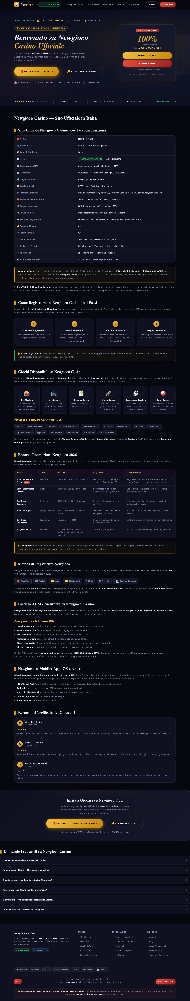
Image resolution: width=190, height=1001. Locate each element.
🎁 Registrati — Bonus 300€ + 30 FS (74, 823)
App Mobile (133, 4)
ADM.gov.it (116, 982)
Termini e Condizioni (158, 955)
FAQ (151, 941)
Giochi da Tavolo (87, 946)
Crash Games (86, 950)
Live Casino (108, 4)
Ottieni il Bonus (147, 55)
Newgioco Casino (75, 4)
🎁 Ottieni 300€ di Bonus (36, 71)
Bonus (121, 4)
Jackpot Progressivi (89, 955)
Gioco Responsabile (158, 946)
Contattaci (154, 937)
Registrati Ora (147, 63)
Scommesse (93, 4)
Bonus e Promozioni (124, 937)
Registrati (168, 4)
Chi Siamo (119, 955)
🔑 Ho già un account (82, 71)
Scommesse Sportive (124, 950)
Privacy (100, 982)
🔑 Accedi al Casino (124, 823)
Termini (108, 982)
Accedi (152, 4)
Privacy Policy (155, 950)
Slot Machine (86, 937)
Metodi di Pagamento (124, 941)
